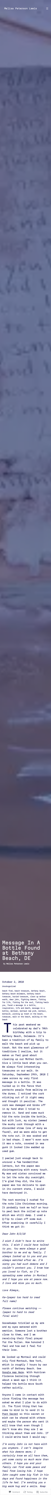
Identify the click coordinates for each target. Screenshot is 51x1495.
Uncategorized (9, 986)
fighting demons (28, 999)
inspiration (8, 1008)
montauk (14, 1011)
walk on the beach (21, 1017)
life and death (23, 1008)
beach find (7, 991)
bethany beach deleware (13, 994)
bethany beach (38, 991)
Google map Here (13, 1372)
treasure (6, 1017)
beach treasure (22, 991)
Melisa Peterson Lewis (20, 8)
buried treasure (20, 997)
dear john (14, 999)
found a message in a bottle (21, 1005)
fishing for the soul (23, 1002)
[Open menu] (47, 8)
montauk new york (28, 1011)
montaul (42, 1011)
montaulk (6, 1014)
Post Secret (10, 1414)
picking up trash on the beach (27, 1014)
